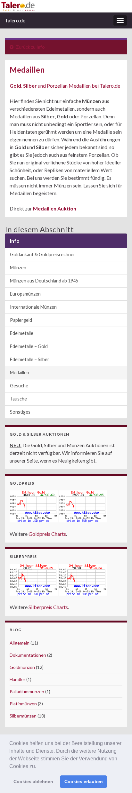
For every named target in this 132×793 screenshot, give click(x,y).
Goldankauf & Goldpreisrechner (42, 254)
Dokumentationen (28, 655)
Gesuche (19, 385)
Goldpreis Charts (47, 534)
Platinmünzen (23, 703)
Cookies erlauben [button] (83, 781)
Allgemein (19, 643)
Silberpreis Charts (48, 607)
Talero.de (15, 20)
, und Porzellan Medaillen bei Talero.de (65, 86)
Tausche (18, 398)
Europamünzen (25, 294)
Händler (17, 679)
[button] (38, 767)
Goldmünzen (22, 667)
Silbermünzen (23, 715)
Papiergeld (21, 320)
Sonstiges (20, 412)
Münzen (18, 267)
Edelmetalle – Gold (29, 346)
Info (41, 47)
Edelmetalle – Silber (29, 359)
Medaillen (19, 372)
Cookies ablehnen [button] (33, 781)
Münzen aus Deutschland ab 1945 (44, 280)
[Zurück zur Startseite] (66, 6)
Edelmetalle (21, 333)
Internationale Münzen (33, 307)
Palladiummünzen (27, 691)
